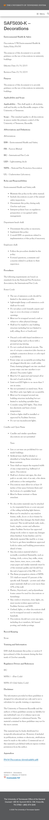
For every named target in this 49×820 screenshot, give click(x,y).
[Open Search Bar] (48, 13)
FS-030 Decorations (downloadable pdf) (21, 759)
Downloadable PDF (13, 778)
